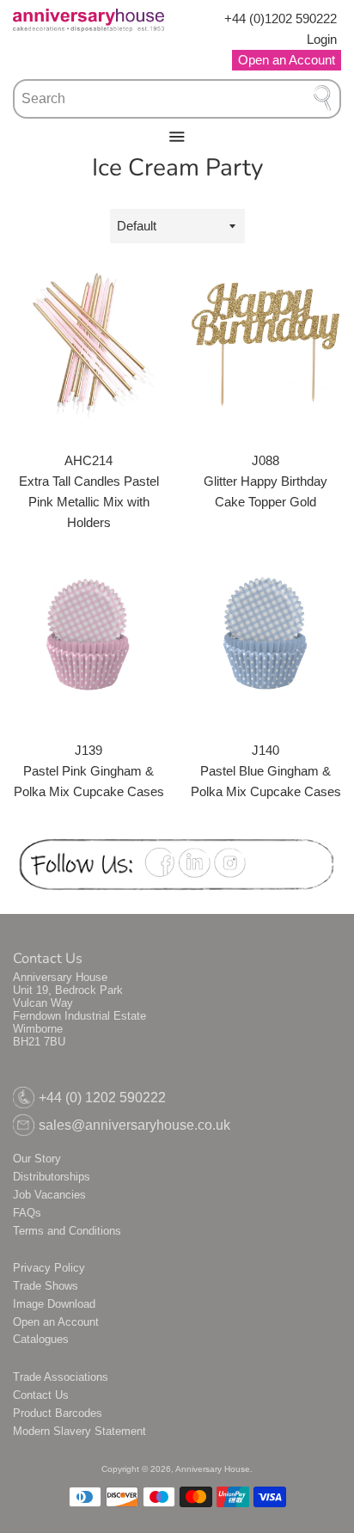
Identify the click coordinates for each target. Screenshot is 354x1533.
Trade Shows (45, 1285)
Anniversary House (212, 1469)
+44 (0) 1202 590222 (102, 1097)
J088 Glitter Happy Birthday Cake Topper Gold (265, 481)
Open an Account (56, 1321)
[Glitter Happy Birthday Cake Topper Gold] (265, 344)
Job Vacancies (49, 1194)
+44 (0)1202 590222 (280, 18)
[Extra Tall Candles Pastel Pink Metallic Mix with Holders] (88, 344)
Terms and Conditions (67, 1230)
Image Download (54, 1303)
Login (322, 39)
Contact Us (41, 1395)
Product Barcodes (57, 1413)
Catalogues (41, 1339)
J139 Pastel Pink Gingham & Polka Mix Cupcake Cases (89, 771)
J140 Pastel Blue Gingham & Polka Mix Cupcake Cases (266, 771)
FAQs (27, 1212)
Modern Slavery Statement (79, 1431)
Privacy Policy (49, 1267)
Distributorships (51, 1176)
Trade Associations (60, 1377)
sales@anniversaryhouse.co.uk (134, 1125)
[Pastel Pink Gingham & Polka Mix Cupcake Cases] (88, 634)
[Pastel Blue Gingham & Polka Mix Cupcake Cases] (265, 634)
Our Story (37, 1158)
